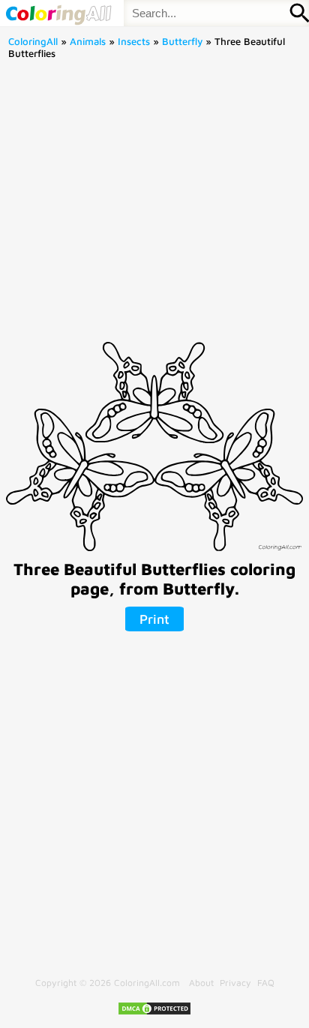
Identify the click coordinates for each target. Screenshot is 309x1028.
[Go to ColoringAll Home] (58, 13)
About (201, 982)
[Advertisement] (154, 205)
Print (155, 619)
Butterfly (182, 41)
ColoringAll (33, 41)
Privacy (235, 982)
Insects (134, 41)
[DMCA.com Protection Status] (154, 1012)
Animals (88, 41)
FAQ (265, 982)
